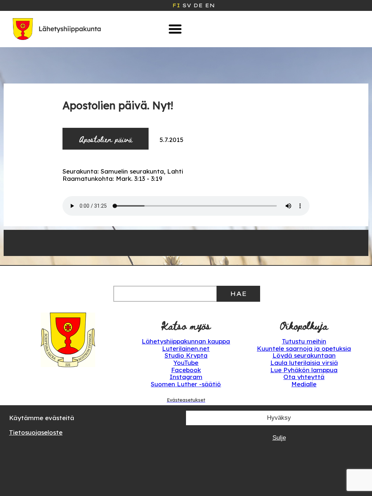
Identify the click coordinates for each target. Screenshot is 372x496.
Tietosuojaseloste (35, 432)
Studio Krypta (186, 355)
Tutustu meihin (304, 341)
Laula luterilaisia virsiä (304, 362)
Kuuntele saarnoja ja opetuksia (304, 348)
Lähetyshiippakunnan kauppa (186, 341)
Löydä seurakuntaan (304, 355)
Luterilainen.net (186, 348)
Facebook (186, 370)
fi (176, 5)
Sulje (279, 437)
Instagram (186, 377)
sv (186, 5)
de (198, 5)
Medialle (303, 384)
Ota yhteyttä (303, 377)
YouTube (185, 362)
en (210, 5)
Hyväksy (279, 417)
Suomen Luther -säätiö (186, 384)
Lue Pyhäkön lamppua (303, 370)
